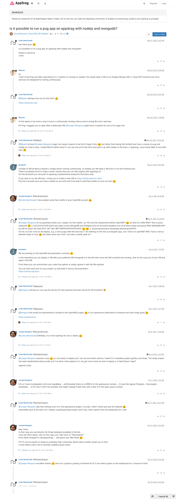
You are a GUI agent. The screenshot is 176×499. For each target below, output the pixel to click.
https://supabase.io (27, 317)
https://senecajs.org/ (28, 103)
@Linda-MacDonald (27, 200)
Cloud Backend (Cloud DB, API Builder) (30, 33)
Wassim (22, 70)
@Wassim (23, 98)
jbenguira (22, 165)
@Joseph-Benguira (74, 125)
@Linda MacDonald (41, 196)
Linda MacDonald (25, 40)
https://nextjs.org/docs (29, 271)
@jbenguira (39, 286)
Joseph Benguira (25, 196)
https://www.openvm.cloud (89, 178)
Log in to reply (159, 34)
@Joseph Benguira (41, 219)
